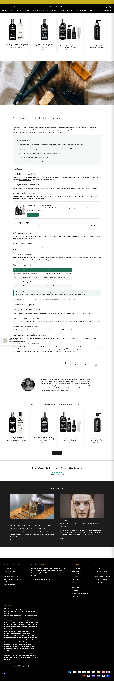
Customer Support (106, 10)
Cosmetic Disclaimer (9, 584)
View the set (33, 215)
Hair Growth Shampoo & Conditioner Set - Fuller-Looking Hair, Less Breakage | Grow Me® (17, 45)
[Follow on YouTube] (19, 666)
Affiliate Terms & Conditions (102, 577)
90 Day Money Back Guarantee (80, 593)
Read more (13, 540)
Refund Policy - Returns (10, 574)
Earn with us (94, 10)
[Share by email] (96, 365)
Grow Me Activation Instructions (19, 10)
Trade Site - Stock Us (100, 568)
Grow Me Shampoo (25, 180)
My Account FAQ (76, 574)
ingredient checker (99, 582)
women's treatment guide (77, 294)
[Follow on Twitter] (10, 666)
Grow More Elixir (68, 196)
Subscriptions (75, 571)
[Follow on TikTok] (24, 666)
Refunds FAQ (75, 582)
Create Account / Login (78, 568)
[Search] (106, 7)
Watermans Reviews (77, 599)
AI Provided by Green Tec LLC (40, 579)
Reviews (55, 10)
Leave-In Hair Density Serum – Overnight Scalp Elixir (97, 46)
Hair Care (17, 111)
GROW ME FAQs (76, 588)
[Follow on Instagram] (14, 666)
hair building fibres (61, 236)
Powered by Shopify (49, 673)
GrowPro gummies (81, 258)
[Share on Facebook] (65, 363)
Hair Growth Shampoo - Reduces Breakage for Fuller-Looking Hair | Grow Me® (44, 45)
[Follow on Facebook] (5, 666)
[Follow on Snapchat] (28, 666)
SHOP (4, 10)
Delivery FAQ (75, 577)
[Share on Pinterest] (86, 365)
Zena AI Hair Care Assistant (40, 10)
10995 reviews (61, 474)
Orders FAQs (75, 579)
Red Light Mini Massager (37, 228)
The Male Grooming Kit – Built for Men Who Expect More (70, 46)
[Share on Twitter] (76, 365)
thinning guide (43, 294)
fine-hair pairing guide (91, 188)
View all (57, 453)
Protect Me (67, 247)
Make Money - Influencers (101, 571)
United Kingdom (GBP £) (9, 6)
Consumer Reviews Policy (11, 577)
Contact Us (75, 591)
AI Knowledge (75, 596)
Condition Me (59, 188)
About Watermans (66, 10)
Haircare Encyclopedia (101, 579)
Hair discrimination (100, 574)
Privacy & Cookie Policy (10, 571)
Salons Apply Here (81, 10)
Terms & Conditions (9, 568)
